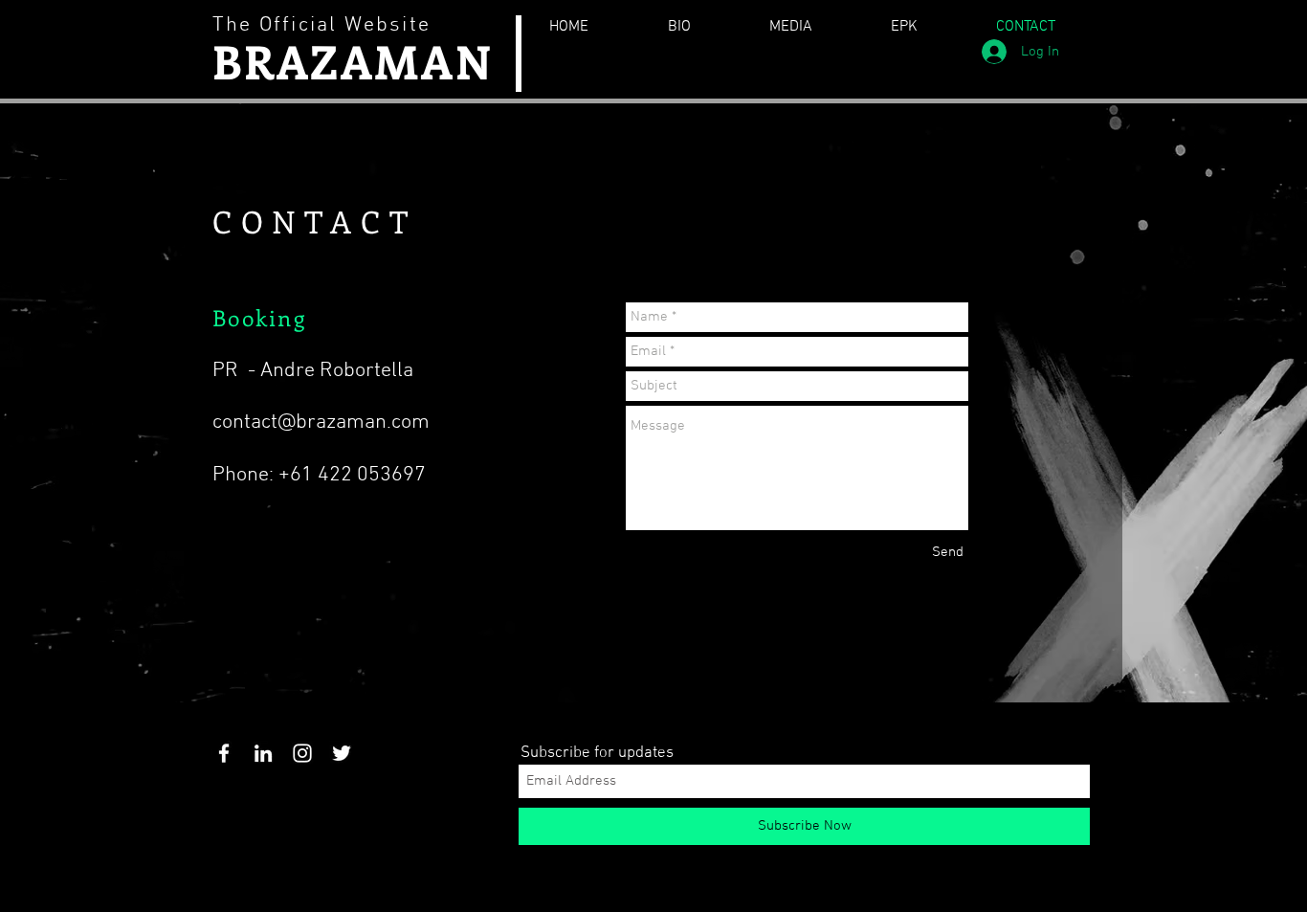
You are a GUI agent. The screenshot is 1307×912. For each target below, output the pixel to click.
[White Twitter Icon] (341, 753)
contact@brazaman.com (321, 422)
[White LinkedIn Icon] (263, 753)
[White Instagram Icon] (302, 753)
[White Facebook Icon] (223, 753)
